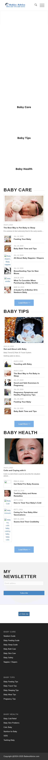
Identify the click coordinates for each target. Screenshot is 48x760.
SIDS (6, 736)
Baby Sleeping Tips (11, 690)
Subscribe (24, 593)
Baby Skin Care (10, 653)
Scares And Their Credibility (26, 522)
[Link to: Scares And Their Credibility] (7, 529)
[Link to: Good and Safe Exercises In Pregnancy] (7, 382)
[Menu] (40, 5)
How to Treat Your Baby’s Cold (27, 503)
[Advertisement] (24, 50)
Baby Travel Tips (10, 686)
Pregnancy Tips (10, 699)
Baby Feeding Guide (11, 640)
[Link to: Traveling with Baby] (7, 364)
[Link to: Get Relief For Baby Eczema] (7, 484)
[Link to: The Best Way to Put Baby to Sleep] (24, 208)
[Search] (34, 5)
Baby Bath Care (10, 649)
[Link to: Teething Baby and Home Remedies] (7, 493)
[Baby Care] (24, 92)
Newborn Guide (9, 636)
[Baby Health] (24, 154)
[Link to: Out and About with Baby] (24, 330)
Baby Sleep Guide (11, 645)
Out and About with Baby (15, 349)
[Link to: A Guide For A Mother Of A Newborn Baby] (7, 290)
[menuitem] (34, 5)
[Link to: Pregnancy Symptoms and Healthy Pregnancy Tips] (7, 392)
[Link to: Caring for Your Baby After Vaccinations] (7, 512)
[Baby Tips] (24, 123)
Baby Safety (8, 658)
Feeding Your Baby (22, 239)
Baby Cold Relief (10, 719)
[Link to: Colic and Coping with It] (24, 451)
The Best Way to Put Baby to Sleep (19, 228)
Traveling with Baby (23, 364)
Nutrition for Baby (10, 731)
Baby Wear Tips (10, 695)
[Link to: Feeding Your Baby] (7, 239)
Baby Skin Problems (11, 723)
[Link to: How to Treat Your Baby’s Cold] (7, 502)
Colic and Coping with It (15, 470)
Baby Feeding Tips (11, 682)
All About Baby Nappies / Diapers (29, 258)
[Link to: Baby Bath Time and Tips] (7, 248)
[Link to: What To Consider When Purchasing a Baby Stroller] (7, 280)
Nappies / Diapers (10, 662)
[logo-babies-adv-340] (20, 5)
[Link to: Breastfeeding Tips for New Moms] (7, 271)
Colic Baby (8, 727)
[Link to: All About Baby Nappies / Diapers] (7, 260)
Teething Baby (9, 740)
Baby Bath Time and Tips (25, 248)
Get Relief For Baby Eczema (26, 484)
